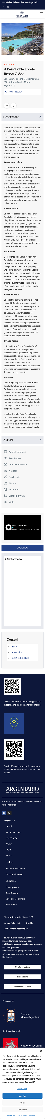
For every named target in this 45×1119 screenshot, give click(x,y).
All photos (34, 49)
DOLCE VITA (11, 838)
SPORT (9, 855)
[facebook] (3, 7)
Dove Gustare (12, 893)
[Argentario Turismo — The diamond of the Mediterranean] (22, 14)
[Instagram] (9, 813)
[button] (41, 1050)
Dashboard (9, 820)
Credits (29, 923)
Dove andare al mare (15, 899)
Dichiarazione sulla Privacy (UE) (18, 917)
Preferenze (22, 1109)
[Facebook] (4, 813)
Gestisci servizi (22, 1089)
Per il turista (11, 904)
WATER (9, 844)
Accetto (22, 1096)
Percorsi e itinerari (14, 874)
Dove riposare (12, 887)
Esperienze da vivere (15, 868)
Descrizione (11, 117)
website (18, 652)
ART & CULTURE (13, 832)
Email (17, 646)
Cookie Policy (11, 1115)
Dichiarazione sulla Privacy (27, 1115)
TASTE (8, 849)
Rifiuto (22, 1102)
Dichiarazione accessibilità (16, 928)
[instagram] (8, 7)
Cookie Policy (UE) (12, 923)
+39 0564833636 (14, 91)
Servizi (8, 439)
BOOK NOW (22, 547)
